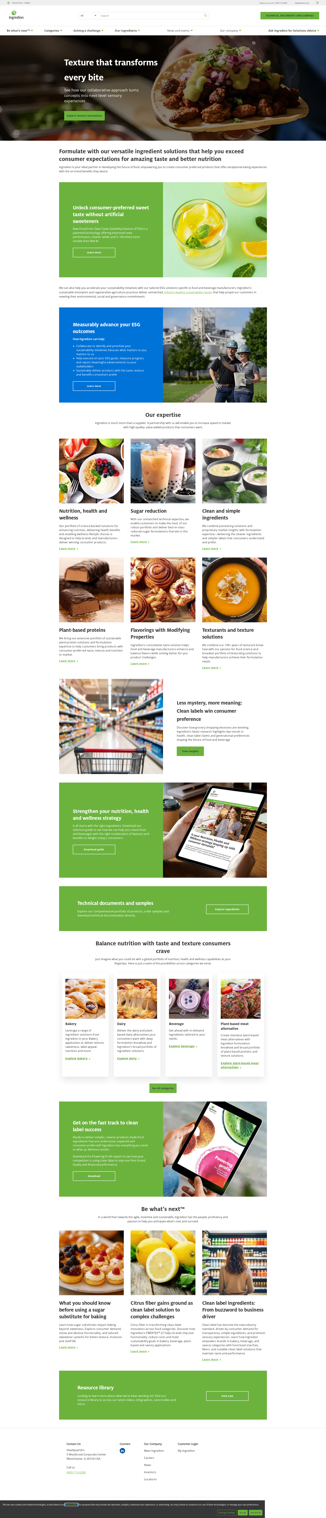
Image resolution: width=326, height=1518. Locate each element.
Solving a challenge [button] (87, 30)
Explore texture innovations (84, 115)
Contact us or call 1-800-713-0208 (273, 3)
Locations (150, 1479)
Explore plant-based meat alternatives (240, 1065)
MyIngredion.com (302, 3)
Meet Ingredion (154, 1451)
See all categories (163, 1088)
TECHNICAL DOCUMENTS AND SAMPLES (290, 15)
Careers (149, 1458)
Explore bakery (76, 1058)
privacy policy (71, 1504)
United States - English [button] (21, 3)
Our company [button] (229, 30)
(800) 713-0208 (76, 1472)
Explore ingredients (227, 909)
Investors (150, 1472)
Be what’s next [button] (18, 30)
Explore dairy (127, 1058)
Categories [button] (51, 30)
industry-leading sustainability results (188, 292)
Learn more (94, 252)
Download (94, 1176)
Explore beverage (182, 1046)
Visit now (227, 1396)
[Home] (16, 20)
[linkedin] (123, 1451)
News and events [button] (178, 30)
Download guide (94, 849)
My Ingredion (186, 1451)
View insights (190, 751)
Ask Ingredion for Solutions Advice (292, 30)
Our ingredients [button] (126, 30)
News (147, 1465)
